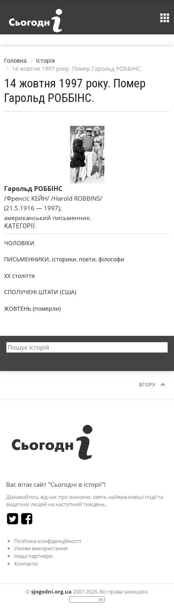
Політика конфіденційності (47, 541)
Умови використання (41, 548)
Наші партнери (33, 556)
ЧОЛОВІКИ (19, 243)
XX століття (19, 276)
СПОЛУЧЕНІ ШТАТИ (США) (40, 292)
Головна (15, 60)
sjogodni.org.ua (51, 591)
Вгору (148, 384)
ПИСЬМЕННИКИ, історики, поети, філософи (64, 259)
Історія (45, 60)
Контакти (26, 563)
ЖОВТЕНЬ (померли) (32, 308)
